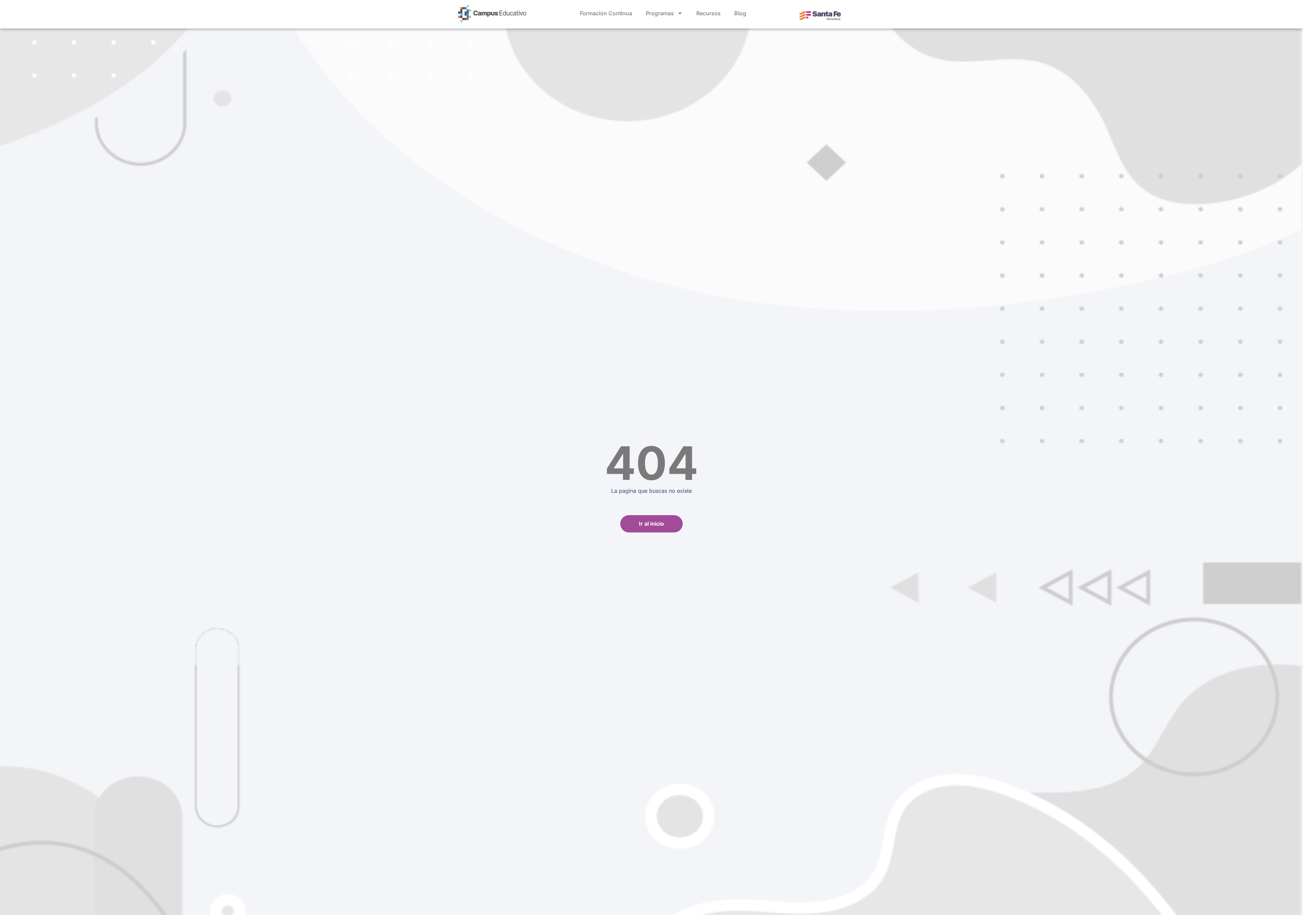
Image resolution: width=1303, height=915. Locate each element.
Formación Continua (606, 13)
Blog (740, 13)
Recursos (708, 13)
